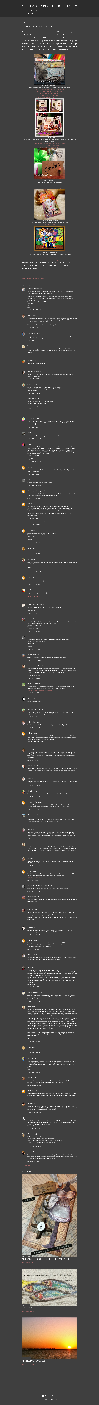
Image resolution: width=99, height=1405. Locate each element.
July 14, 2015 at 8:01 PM (34, 613)
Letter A (37, 278)
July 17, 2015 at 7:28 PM (33, 891)
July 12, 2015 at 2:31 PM (33, 378)
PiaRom (30, 871)
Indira (29, 1047)
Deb (28, 577)
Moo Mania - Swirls (49, 186)
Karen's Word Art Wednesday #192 (49, 147)
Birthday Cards (30, 278)
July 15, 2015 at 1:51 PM (33, 704)
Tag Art (42, 278)
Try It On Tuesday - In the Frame (50, 145)
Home (30, 13)
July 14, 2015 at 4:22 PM (34, 571)
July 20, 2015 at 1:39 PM (34, 1098)
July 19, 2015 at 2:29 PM (33, 1052)
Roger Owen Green (34, 604)
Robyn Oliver (31, 722)
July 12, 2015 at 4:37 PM (34, 427)
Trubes (29, 530)
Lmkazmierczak (32, 954)
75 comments (30, 1311)
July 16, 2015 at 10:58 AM (34, 773)
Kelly (29, 749)
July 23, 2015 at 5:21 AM (33, 1128)
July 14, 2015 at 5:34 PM (34, 599)
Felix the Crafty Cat (33, 709)
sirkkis (29, 778)
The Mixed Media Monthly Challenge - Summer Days (49, 89)
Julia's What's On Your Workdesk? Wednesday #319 (49, 188)
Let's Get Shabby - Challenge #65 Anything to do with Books (49, 143)
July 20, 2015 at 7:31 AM (34, 1085)
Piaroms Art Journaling (34, 877)
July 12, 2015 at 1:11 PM (33, 340)
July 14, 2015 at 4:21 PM (33, 553)
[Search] (76, 5)
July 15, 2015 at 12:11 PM (33, 678)
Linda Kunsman (32, 844)
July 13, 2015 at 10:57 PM (34, 485)
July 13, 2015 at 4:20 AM (34, 461)
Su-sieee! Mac (32, 684)
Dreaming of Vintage (34, 491)
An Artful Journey (33, 1360)
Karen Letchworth (33, 666)
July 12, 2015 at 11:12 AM (33, 327)
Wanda (29, 315)
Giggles (30, 444)
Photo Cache (31, 590)
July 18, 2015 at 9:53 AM (33, 934)
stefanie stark (32, 418)
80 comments (30, 1364)
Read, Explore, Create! (48, 5)
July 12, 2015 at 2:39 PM (33, 393)
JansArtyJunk (31, 1152)
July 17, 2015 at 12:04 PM (34, 838)
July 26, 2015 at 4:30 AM (34, 1161)
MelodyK (30, 503)
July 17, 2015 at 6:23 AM (33, 796)
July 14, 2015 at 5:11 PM (33, 584)
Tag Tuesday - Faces (49, 224)
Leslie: (29, 559)
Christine (30, 360)
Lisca (29, 637)
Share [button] (23, 276)
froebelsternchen (33, 288)
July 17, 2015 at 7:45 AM (33, 809)
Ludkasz (30, 1103)
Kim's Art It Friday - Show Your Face (49, 93)
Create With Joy (32, 992)
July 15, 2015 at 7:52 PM (33, 760)
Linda (29, 548)
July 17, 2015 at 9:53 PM (33, 904)
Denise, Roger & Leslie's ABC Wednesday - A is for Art (49, 258)
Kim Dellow (31, 765)
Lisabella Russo (32, 371)
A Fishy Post (29, 1307)
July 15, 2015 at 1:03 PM (33, 693)
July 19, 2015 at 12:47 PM (34, 1041)
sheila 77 (30, 384)
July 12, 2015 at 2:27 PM (33, 366)
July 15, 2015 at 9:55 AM (33, 649)
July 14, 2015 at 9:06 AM (34, 498)
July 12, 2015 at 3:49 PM (34, 413)
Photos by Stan (32, 802)
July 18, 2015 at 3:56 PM (33, 1001)
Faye (29, 829)
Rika (28, 480)
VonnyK (30, 1058)
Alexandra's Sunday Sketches (49, 95)
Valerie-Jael (31, 346)
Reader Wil (31, 619)
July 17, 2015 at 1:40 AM (33, 785)
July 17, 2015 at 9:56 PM (33, 922)
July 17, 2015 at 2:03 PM (34, 880)
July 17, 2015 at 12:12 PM (33, 853)
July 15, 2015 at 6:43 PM (33, 727)
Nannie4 (30, 1118)
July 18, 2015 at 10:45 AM (34, 962)
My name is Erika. (33, 815)
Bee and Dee (31, 333)
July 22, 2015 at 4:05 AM (34, 1112)
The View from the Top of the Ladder (39, 690)
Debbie (29, 433)
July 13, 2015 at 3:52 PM (33, 474)
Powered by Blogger (51, 1396)
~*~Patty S (31, 1134)
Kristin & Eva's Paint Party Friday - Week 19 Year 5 (49, 97)
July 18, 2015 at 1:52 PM (33, 987)
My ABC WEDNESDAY (34, 596)
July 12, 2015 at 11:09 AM (34, 309)
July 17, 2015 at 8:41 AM (33, 824)
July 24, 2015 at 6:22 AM (34, 1146)
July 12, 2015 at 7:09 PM (34, 438)
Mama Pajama (32, 655)
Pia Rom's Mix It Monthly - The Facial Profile (49, 91)
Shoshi (29, 1007)
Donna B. (30, 1090)
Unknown (30, 733)
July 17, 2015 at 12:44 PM (34, 865)
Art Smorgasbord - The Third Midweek (46, 1258)
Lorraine (30, 698)
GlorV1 (29, 927)
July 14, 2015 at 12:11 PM (33, 524)
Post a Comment (27, 1165)
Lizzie (29, 967)
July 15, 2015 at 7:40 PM (34, 744)
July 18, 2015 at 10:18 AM (34, 949)
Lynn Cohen (31, 896)
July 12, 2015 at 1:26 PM (33, 355)
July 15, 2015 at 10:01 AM (34, 660)
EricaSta (30, 858)
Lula (28, 467)
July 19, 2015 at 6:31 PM (33, 1072)
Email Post (29, 276)
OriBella (30, 1078)
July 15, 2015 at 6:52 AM (33, 631)
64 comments (30, 1262)
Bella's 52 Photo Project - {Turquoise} (49, 256)
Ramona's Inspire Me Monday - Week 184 (49, 184)
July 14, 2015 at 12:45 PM (34, 542)
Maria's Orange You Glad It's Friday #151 (49, 260)
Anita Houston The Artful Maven (38, 885)
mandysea (31, 909)
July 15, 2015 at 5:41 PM (33, 716)
